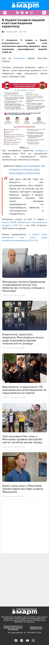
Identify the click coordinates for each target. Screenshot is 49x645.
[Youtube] (27, 12)
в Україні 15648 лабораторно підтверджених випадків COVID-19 (24, 222)
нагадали (39, 150)
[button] (5, 12)
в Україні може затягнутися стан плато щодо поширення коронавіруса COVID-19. (24, 237)
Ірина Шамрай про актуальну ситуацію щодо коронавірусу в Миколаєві (27, 169)
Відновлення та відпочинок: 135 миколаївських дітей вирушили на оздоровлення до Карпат (24, 390)
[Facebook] (17, 12)
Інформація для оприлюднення (36, 627)
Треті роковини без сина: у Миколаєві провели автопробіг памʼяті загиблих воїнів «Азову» (22, 439)
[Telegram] (22, 12)
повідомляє (19, 58)
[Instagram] (31, 12)
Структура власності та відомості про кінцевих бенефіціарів (13, 627)
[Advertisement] (24, 527)
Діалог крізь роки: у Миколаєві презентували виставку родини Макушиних (22, 488)
